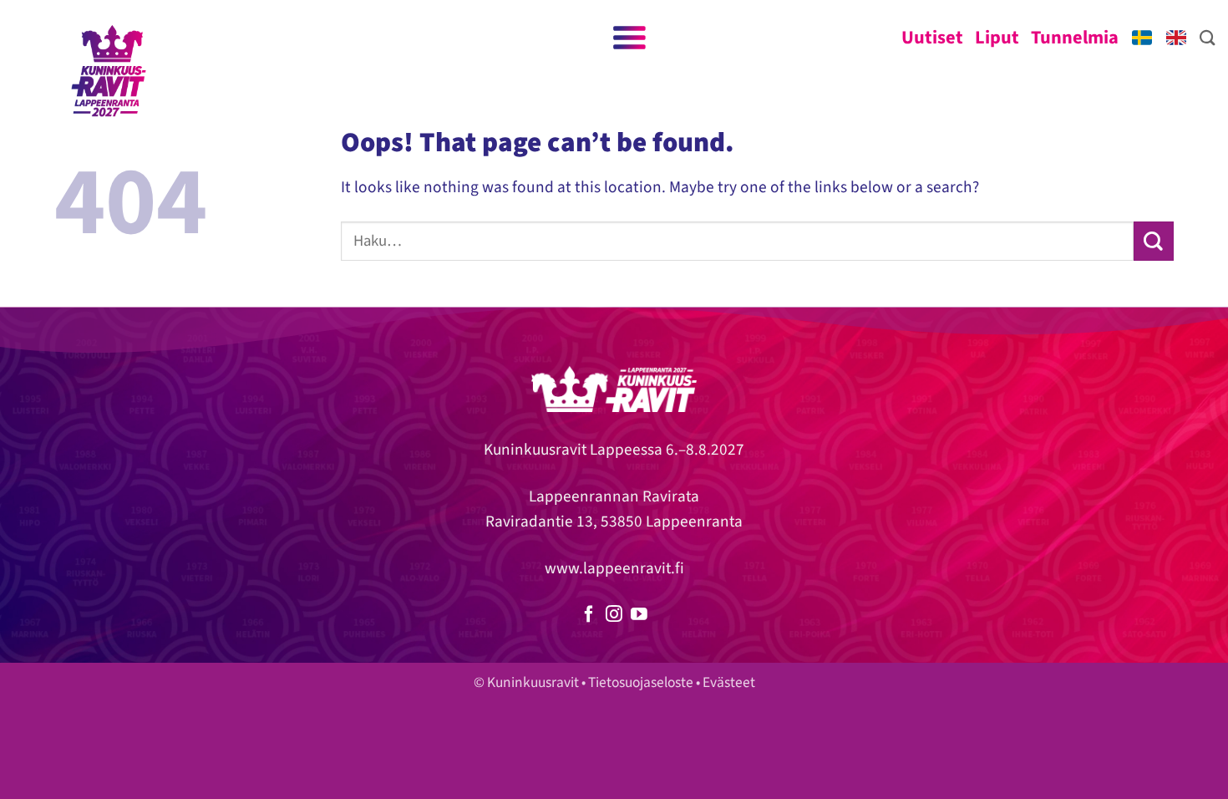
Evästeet (729, 682)
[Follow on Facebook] (589, 615)
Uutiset (932, 37)
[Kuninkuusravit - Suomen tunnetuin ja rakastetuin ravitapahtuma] (108, 71)
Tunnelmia (1075, 37)
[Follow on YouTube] (639, 615)
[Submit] (1154, 241)
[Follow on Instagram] (614, 615)
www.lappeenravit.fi (614, 568)
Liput (997, 37)
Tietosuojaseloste (640, 682)
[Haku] (1207, 37)
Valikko (627, 37)
